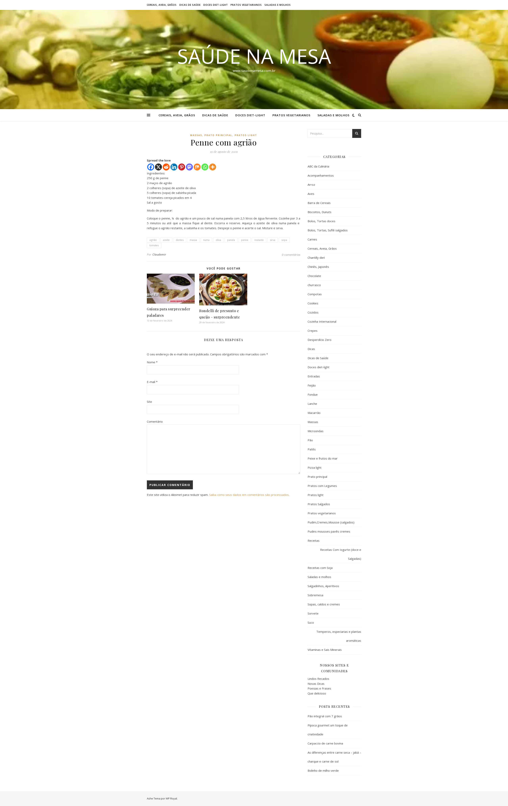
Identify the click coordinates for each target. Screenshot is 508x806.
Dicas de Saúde (190, 5)
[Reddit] (166, 167)
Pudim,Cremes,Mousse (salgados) (331, 522)
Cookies (313, 303)
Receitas (313, 540)
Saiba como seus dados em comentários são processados (249, 495)
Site (149, 402)
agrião (153, 240)
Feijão (312, 385)
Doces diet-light (215, 5)
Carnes (312, 239)
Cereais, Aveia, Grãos (162, 5)
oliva (218, 240)
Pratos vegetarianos (246, 5)
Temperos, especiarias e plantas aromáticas (338, 636)
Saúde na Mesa (254, 56)
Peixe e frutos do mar (323, 458)
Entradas (314, 376)
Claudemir (159, 254)
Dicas (311, 349)
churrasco (314, 285)
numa (206, 240)
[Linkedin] (173, 167)
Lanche (312, 404)
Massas (196, 135)
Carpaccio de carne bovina (325, 743)
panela (231, 240)
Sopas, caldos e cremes (324, 604)
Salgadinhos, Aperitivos (323, 586)
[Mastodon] (189, 167)
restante (259, 240)
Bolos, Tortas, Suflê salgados (328, 230)
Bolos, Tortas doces (321, 221)
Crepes (313, 331)
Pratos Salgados (319, 504)
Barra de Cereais (319, 203)
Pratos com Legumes (322, 486)
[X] (158, 167)
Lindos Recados (318, 679)
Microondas (315, 431)
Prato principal (218, 135)
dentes (180, 240)
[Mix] (197, 167)
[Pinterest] (181, 167)
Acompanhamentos (321, 175)
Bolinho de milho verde (323, 770)
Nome (152, 362)
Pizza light (314, 467)
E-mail (152, 382)
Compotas (315, 294)
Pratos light (246, 135)
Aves (311, 194)
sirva (272, 240)
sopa (284, 240)
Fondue (313, 394)
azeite (166, 240)
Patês (312, 449)
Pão (310, 440)
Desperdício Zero (319, 340)
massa (193, 240)
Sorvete (313, 613)
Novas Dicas (316, 684)
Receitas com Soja (320, 568)
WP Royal (171, 798)
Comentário (155, 421)
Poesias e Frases (319, 688)
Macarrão (314, 413)
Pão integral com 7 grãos (325, 716)
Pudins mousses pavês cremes (329, 531)
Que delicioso (317, 693)
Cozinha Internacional (322, 321)
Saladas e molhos (278, 5)
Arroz (311, 185)
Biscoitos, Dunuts (319, 212)
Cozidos (313, 312)
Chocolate (314, 276)
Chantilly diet (316, 258)
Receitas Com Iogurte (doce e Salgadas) (340, 554)
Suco (311, 622)
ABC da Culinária (318, 166)
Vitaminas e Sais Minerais (325, 650)
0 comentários (291, 255)
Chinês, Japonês (318, 267)
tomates (154, 245)
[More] (212, 167)
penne (244, 240)
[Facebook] (150, 167)
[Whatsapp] (204, 167)
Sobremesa (315, 595)
